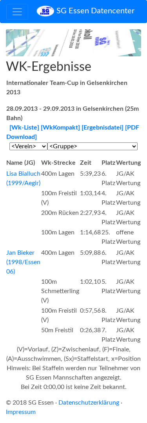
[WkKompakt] (60, 127)
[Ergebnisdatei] (102, 127)
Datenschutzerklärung (88, 403)
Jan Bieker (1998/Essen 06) (23, 262)
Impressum (21, 412)
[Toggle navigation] (17, 12)
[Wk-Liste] (24, 127)
